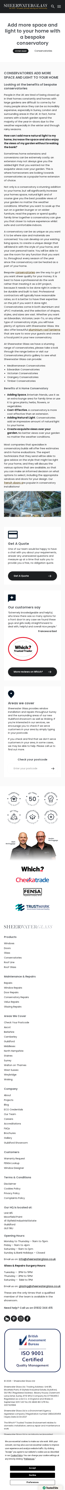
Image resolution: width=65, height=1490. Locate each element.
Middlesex (9, 1046)
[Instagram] (21, 1320)
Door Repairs (11, 992)
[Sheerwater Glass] (25, 6)
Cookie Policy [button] (16, 1455)
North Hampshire (14, 1051)
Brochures (10, 1133)
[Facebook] (27, 1320)
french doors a (13, 482)
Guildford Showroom (16, 1142)
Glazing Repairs (13, 1006)
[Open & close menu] (59, 6)
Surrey (7, 1060)
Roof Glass (10, 967)
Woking (8, 1079)
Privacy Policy (12, 1193)
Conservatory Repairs (16, 997)
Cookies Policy (12, 1188)
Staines (8, 1055)
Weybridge (10, 1074)
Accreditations (12, 1123)
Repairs (8, 983)
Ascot (7, 1027)
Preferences (32, 1482)
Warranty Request (14, 1158)
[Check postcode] (52, 768)
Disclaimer (10, 1183)
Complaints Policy (14, 1198)
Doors (7, 948)
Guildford (9, 1041)
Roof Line (9, 962)
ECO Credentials (13, 1109)
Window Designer (14, 1168)
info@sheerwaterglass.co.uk (37, 1259)
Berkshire (9, 1032)
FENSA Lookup (12, 1163)
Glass (7, 953)
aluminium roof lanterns (44, 329)
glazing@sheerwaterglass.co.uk (39, 1286)
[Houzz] (7, 1320)
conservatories (25, 272)
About (7, 1095)
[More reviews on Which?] (32, 649)
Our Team (10, 1114)
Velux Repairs (11, 1002)
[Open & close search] (52, 6)
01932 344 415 (43, 1308)
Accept (32, 1468)
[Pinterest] (14, 1320)
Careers (8, 1119)
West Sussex (11, 1070)
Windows (9, 943)
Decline (32, 1475)
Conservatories (43, 51)
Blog (6, 1104)
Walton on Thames (15, 1065)
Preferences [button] (29, 1459)
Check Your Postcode (16, 1022)
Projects (8, 1100)
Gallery (8, 1138)
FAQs (7, 1128)
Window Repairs (13, 987)
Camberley (10, 1036)
